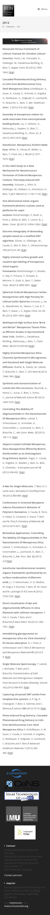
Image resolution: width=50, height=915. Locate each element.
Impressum (16, 902)
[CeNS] (21, 784)
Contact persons (13, 875)
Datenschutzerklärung (16, 906)
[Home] (3, 27)
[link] (11, 72)
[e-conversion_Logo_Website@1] (16, 773)
